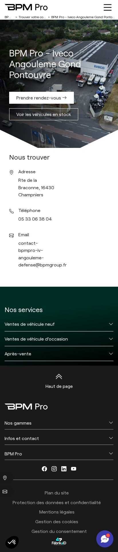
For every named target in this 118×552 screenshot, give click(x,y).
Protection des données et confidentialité (57, 502)
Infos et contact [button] (22, 438)
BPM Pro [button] (13, 453)
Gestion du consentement (59, 531)
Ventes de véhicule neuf (30, 324)
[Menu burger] (107, 7)
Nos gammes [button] (18, 422)
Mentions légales (56, 511)
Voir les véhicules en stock (43, 114)
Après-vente (18, 353)
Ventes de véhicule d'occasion (36, 338)
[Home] (26, 7)
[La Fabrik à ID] (59, 541)
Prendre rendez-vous (39, 97)
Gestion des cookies (56, 521)
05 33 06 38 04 (35, 218)
